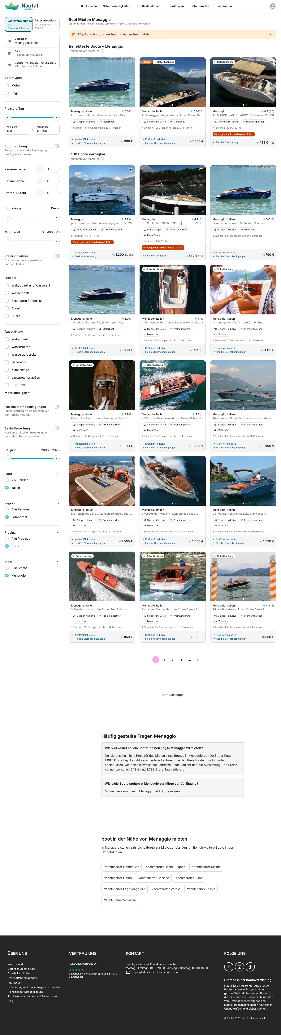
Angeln (16, 308)
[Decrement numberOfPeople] (40, 169)
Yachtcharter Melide (206, 867)
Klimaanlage (20, 370)
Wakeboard (19, 339)
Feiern (15, 316)
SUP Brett (18, 385)
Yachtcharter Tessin (201, 889)
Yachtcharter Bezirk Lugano (165, 867)
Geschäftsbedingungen (22, 977)
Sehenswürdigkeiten (116, 6)
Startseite (74, 23)
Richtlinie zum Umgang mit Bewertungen (33, 996)
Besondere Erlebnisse (26, 301)
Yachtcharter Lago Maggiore (124, 889)
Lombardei (110, 23)
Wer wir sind (15, 964)
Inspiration (225, 6)
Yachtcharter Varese (166, 889)
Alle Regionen (21, 509)
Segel (15, 93)
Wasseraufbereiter (24, 354)
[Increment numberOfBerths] (56, 192)
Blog (10, 1000)
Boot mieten (89, 6)
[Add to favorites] (272, 62)
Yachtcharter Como (118, 878)
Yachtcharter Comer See (121, 867)
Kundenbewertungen (83, 963)
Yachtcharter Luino (189, 878)
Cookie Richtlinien (19, 973)
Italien (99, 23)
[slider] (8, 117)
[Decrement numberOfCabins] (40, 181)
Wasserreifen (20, 347)
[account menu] (272, 6)
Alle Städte (19, 568)
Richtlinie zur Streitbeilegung (25, 991)
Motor (15, 85)
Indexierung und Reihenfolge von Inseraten (34, 987)
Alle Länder (19, 480)
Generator (18, 362)
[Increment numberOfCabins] (56, 181)
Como (121, 23)
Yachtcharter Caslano (153, 878)
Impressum (14, 982)
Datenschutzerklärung (21, 968)
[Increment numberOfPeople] (56, 169)
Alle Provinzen (21, 538)
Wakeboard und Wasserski (30, 285)
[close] (270, 34)
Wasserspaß (20, 293)
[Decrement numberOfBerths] (40, 193)
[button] (102, 105)
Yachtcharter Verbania (120, 900)
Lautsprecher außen (25, 377)
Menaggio (132, 23)
